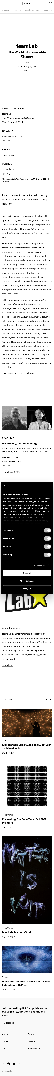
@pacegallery (10, 173)
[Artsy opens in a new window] (20, 1064)
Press (4, 1048)
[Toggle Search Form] (50, 3)
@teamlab (8, 169)
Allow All (27, 573)
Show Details (39, 565)
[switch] (47, 538)
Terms (31, 1034)
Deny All (27, 588)
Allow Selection (27, 581)
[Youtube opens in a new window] (14, 1064)
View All (48, 699)
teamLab (6, 114)
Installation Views (32, 10)
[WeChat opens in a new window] (8, 1064)
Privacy (31, 1041)
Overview (5, 10)
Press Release (9, 155)
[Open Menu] (3, 3)
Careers (6, 1041)
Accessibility (34, 1048)
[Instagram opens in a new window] (3, 1064)
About (5, 1034)
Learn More (7, 665)
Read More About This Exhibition (18, 373)
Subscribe (9, 1023)
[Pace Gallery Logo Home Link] (27, 3)
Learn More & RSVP (11, 472)
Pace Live (17, 10)
